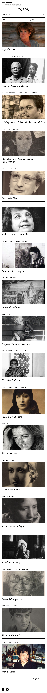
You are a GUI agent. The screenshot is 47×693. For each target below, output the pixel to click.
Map (8, 14)
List (3, 14)
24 (44, 14)
